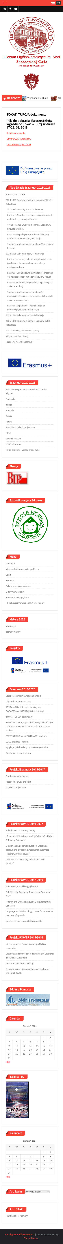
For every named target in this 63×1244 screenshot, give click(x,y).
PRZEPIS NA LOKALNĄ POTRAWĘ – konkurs (26, 736)
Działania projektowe (16, 787)
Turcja (9, 405)
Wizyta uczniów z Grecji (17, 336)
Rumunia (10, 410)
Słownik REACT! (13, 438)
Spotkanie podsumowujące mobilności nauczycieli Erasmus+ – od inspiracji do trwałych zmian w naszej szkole (30, 296)
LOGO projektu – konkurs (18, 742)
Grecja (9, 416)
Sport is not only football (17, 776)
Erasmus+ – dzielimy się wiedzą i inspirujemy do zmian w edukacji (29, 284)
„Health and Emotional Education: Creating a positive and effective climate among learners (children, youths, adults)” (27, 850)
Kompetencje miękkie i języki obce (22, 886)
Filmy (8, 433)
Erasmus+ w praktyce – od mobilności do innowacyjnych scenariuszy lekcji (26, 307)
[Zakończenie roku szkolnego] (44, 98)
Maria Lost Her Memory (17, 1216)
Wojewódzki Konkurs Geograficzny (22, 569)
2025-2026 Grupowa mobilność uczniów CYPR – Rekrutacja (28, 323)
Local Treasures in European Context (23, 696)
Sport (8, 575)
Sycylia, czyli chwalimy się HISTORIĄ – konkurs (28, 747)
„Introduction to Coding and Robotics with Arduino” (25, 861)
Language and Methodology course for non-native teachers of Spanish (29, 913)
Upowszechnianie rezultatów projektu (24, 921)
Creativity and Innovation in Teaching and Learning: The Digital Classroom (30, 956)
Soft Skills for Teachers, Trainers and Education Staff (28, 894)
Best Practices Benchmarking (19, 963)
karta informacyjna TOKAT (19, 144)
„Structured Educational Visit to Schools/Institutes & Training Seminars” (30, 838)
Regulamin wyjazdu (16, 133)
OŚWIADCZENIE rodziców (19, 139)
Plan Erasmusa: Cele (15, 194)
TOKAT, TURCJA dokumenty (19, 717)
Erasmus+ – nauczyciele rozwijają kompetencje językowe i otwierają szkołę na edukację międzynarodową (29, 263)
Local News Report (35, 603)
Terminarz (10, 580)
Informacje (11, 626)
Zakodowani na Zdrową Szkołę (20, 830)
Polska (9, 421)
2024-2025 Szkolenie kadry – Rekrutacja (25, 253)
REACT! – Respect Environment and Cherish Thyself (26, 391)
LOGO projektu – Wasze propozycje (23, 450)
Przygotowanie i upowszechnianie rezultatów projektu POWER (27, 971)
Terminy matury (13, 632)
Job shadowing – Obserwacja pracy (22, 330)
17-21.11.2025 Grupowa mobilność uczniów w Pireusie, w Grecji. (29, 227)
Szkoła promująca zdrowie (18, 586)
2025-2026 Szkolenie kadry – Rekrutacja (25, 315)
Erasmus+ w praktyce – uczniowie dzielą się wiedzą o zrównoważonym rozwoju (28, 236)
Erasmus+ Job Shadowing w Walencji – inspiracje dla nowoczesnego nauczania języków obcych (30, 275)
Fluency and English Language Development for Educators (28, 904)
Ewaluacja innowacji (16, 603)
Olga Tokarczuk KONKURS (18, 701)
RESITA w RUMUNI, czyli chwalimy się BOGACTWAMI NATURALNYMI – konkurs (25, 709)
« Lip (8, 1062)
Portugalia (10, 399)
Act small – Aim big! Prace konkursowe (25, 209)
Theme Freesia (31, 1238)
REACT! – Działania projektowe (20, 427)
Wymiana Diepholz (28, 98)
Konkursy (10, 563)
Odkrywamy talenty (15, 592)
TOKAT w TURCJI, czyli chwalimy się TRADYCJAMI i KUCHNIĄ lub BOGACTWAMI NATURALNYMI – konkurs (29, 726)
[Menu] (5, 3)
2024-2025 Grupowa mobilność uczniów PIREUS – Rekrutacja (29, 202)
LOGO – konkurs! (14, 444)
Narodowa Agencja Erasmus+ (19, 342)
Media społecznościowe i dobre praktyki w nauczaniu (26, 946)
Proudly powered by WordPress (20, 1234)
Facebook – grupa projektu (18, 753)
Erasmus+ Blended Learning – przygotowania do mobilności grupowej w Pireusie (30, 217)
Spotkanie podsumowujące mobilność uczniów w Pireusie (30, 246)
